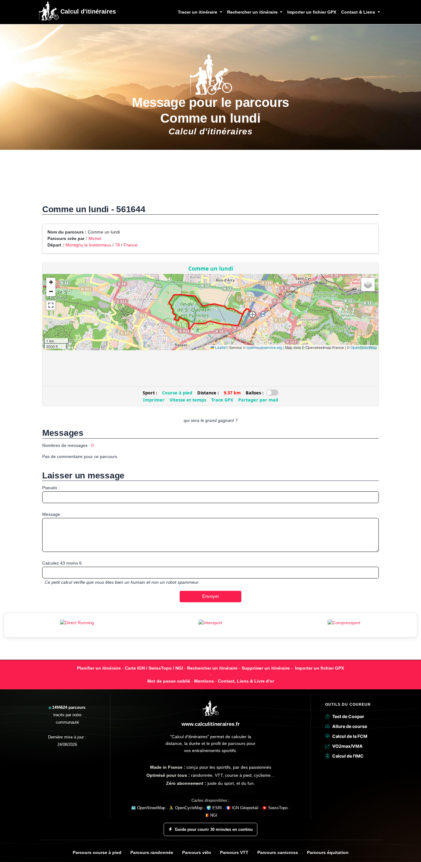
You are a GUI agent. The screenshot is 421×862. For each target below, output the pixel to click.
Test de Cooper (348, 716)
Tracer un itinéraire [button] (198, 12)
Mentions (204, 681)
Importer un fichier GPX (311, 12)
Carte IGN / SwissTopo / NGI (154, 668)
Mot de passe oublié (168, 681)
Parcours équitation (328, 852)
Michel (94, 238)
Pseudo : (50, 487)
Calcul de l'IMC (348, 756)
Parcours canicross (277, 852)
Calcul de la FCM (349, 736)
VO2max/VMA (347, 746)
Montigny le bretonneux (88, 244)
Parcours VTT (234, 852)
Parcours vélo (196, 852)
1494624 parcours (68, 707)
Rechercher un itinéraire (212, 668)
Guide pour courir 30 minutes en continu (214, 829)
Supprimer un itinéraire (266, 668)
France (130, 244)
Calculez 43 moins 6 (62, 563)
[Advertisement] (210, 180)
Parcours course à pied (97, 852)
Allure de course (349, 726)
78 (117, 244)
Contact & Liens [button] (358, 12)
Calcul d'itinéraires (87, 11)
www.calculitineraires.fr (211, 724)
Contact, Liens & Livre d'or (246, 681)
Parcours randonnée (151, 852)
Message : (52, 514)
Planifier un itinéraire (99, 668)
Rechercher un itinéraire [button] (253, 12)
